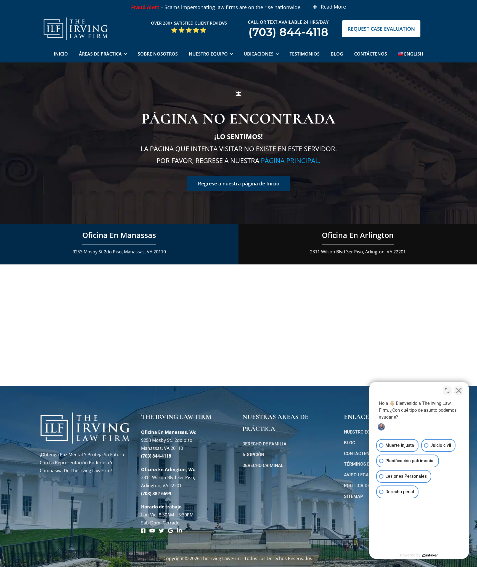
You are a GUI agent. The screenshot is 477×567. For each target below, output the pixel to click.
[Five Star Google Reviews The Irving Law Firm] (189, 29)
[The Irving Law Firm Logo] (75, 17)
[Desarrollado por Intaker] (430, 555)
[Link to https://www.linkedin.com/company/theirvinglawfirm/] (179, 530)
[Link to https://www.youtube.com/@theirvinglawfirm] (152, 530)
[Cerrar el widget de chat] (458, 390)
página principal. (290, 160)
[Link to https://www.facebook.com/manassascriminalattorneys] (143, 530)
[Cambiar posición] (447, 390)
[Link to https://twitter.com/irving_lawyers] (161, 530)
